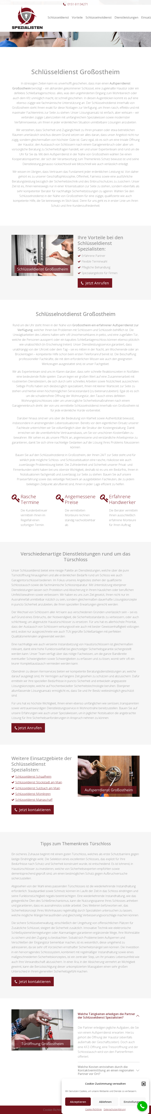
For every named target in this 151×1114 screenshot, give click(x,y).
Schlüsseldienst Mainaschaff (33, 800)
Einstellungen (133, 1102)
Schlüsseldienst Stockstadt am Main (38, 782)
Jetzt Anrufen (97, 283)
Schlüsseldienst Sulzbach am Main (37, 788)
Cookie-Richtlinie (93, 1109)
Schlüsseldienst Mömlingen (33, 794)
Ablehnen (105, 1102)
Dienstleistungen (126, 17)
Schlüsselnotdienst (99, 17)
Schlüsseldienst (58, 17)
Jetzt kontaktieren (34, 809)
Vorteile (77, 17)
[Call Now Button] (142, 1106)
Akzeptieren (78, 1102)
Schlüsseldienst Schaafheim (33, 777)
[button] (143, 1084)
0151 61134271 (77, 4)
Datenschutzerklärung (115, 1109)
